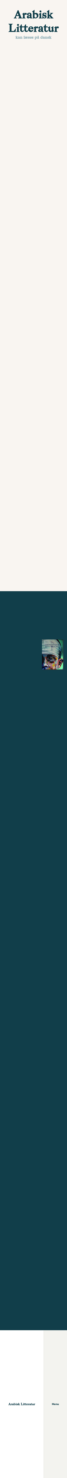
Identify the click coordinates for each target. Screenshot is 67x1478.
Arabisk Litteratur (21, 1404)
